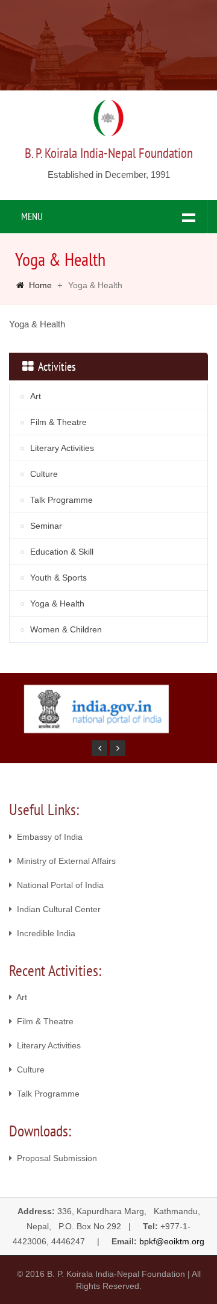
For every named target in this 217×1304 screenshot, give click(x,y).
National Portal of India (58, 885)
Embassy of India (47, 837)
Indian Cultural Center (56, 909)
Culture (44, 474)
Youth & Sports (58, 577)
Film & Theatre (58, 422)
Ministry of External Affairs (64, 861)
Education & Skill (61, 551)
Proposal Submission (54, 1158)
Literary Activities (62, 448)
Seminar (46, 526)
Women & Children (66, 629)
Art (35, 396)
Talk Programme (61, 500)
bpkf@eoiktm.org (171, 1241)
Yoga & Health (57, 603)
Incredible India (43, 933)
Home (40, 285)
